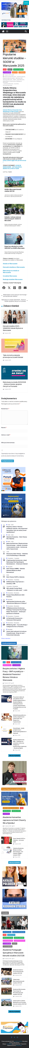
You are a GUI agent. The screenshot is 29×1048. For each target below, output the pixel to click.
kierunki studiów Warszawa (10, 76)
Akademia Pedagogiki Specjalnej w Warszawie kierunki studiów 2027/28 (13, 953)
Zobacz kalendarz (5, 638)
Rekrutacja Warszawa (18, 69)
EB (13, 75)
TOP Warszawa (22, 72)
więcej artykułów (14, 755)
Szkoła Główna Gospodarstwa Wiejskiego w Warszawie (12, 82)
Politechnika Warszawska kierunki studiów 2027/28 (18, 981)
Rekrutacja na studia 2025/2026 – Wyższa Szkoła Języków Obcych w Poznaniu (14, 300)
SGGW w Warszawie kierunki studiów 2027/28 (13, 190)
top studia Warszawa (7, 85)
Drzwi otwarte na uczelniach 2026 (10, 808)
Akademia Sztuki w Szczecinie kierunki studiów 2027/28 (18, 971)
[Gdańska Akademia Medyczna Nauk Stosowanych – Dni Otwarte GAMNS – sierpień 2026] (6, 852)
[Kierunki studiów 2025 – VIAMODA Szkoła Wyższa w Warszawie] (14, 310)
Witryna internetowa (8, 442)
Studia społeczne (7, 665)
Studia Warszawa (7, 72)
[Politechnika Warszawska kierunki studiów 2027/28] (6, 982)
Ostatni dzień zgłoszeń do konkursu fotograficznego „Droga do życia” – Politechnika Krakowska (16, 633)
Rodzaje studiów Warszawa (12, 279)
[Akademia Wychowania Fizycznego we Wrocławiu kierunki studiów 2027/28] (6, 992)
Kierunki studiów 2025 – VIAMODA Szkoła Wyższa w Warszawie (13, 328)
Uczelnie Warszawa (10, 276)
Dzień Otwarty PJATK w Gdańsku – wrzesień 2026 (19, 840)
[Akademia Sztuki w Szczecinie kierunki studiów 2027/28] (6, 972)
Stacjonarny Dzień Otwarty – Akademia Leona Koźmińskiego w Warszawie (17, 554)
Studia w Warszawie (10, 263)
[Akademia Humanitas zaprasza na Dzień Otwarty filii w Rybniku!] (14, 799)
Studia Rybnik (6, 813)
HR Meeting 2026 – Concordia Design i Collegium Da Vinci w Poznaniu (17, 625)
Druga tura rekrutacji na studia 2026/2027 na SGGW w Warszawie (14, 247)
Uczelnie (14, 943)
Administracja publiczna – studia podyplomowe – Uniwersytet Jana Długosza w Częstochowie (19, 718)
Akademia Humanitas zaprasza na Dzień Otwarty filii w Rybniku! (14, 820)
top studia (16, 83)
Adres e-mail (5, 435)
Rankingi (10, 69)
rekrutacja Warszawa (7, 79)
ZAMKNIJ (26, 2)
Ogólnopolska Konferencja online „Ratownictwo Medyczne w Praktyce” (16, 602)
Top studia (15, 72)
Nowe (5, 69)
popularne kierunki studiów (9, 78)
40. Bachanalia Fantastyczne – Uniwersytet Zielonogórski (14, 619)
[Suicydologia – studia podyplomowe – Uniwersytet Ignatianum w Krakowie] (6, 731)
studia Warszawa (20, 79)
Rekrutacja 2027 (11, 934)
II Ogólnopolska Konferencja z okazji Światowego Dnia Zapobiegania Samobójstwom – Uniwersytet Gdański (17, 562)
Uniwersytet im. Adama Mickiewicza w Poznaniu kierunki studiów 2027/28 (19, 1002)
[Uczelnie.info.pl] (3, 31)
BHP (4, 662)
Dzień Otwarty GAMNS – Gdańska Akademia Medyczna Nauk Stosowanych (15, 570)
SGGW (14, 79)
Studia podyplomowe (16, 662)
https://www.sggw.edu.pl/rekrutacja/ (14, 161)
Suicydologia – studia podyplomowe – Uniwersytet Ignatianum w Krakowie (19, 730)
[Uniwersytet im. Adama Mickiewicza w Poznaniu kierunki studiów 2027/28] (6, 1003)
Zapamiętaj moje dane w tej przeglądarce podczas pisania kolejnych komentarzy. (13, 455)
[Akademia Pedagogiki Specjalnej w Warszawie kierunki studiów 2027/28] (14, 923)
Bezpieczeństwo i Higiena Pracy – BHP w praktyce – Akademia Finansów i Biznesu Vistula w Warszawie (14, 674)
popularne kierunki (21, 76)
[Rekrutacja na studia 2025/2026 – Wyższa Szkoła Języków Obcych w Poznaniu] (14, 366)
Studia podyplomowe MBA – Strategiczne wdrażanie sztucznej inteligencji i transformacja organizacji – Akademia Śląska (19, 744)
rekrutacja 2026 (6, 810)
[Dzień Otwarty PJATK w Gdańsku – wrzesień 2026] (6, 841)
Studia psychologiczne (19, 940)
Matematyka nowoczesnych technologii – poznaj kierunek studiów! (15, 295)
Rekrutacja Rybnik (16, 810)
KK (13, 958)
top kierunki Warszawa (8, 83)
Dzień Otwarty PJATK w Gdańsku (15, 577)
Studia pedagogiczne (7, 940)
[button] (4, 287)
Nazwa (4, 427)
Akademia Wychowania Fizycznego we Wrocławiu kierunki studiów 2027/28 (19, 992)
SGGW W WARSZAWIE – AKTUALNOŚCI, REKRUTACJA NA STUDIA (12, 167)
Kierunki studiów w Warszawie (14, 267)
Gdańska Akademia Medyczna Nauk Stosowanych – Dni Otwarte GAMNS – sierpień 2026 (18, 852)
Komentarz (5, 408)
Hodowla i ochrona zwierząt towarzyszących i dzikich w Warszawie (13, 218)
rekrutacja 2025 (19, 78)
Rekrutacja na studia (7, 937)
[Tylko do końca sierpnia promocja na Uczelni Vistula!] (14, 339)
